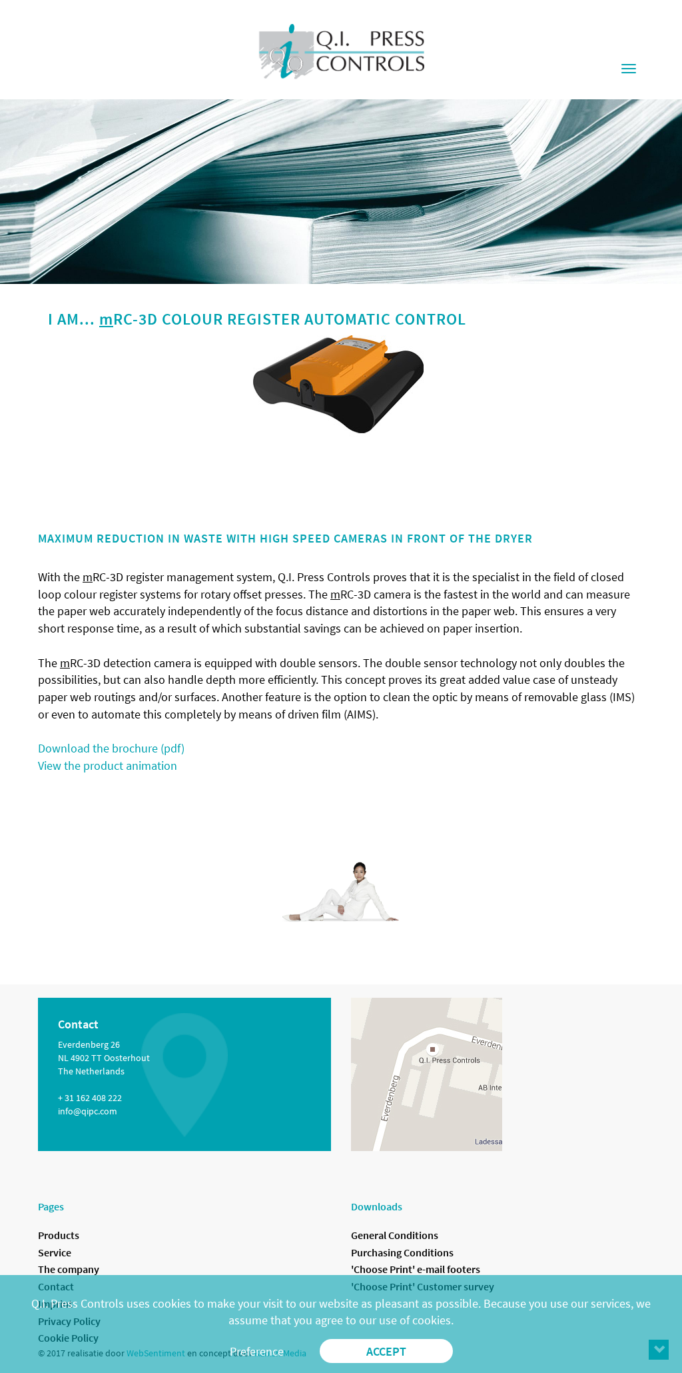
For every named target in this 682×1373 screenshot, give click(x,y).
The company (68, 1269)
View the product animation (107, 765)
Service (54, 1252)
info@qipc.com (87, 1111)
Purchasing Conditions (402, 1252)
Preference (257, 1351)
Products (58, 1235)
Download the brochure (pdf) (111, 748)
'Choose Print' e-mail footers (415, 1269)
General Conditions (394, 1235)
